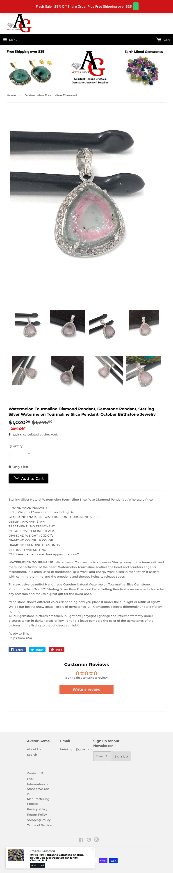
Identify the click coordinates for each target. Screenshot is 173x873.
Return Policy (37, 814)
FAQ (30, 778)
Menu (13, 39)
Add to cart (37, 865)
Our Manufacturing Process (38, 798)
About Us (34, 749)
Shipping (15, 434)
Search (32, 754)
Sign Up (121, 756)
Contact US (35, 773)
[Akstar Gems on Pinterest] (88, 840)
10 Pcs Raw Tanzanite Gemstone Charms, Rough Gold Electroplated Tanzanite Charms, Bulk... (57, 857)
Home (11, 95)
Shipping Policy (38, 820)
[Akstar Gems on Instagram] (96, 840)
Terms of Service (39, 825)
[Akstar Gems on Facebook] (81, 840)
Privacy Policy (37, 809)
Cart (166, 39)
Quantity (16, 446)
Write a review (86, 689)
